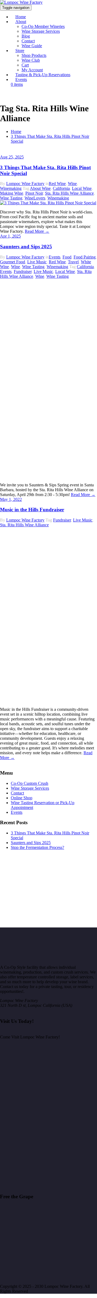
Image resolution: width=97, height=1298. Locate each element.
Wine (72, 183)
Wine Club (31, 60)
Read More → (37, 231)
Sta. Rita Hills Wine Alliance (69, 193)
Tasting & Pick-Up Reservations (42, 74)
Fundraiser (23, 271)
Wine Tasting (11, 198)
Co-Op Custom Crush (29, 783)
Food (67, 257)
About (20, 21)
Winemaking (11, 188)
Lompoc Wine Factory (25, 183)
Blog (26, 36)
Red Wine (57, 183)
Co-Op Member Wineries (43, 26)
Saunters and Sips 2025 (26, 246)
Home (16, 131)
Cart (25, 65)
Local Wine (82, 188)
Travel (73, 262)
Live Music (37, 262)
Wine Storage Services (41, 31)
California (61, 188)
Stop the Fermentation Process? (37, 847)
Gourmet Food (12, 262)
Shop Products (34, 55)
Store (19, 50)
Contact (28, 41)
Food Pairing (85, 257)
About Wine (40, 188)
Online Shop (21, 798)
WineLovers (35, 198)
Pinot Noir (34, 193)
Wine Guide (32, 45)
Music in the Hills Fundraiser (32, 509)
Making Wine (11, 193)
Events (21, 79)
